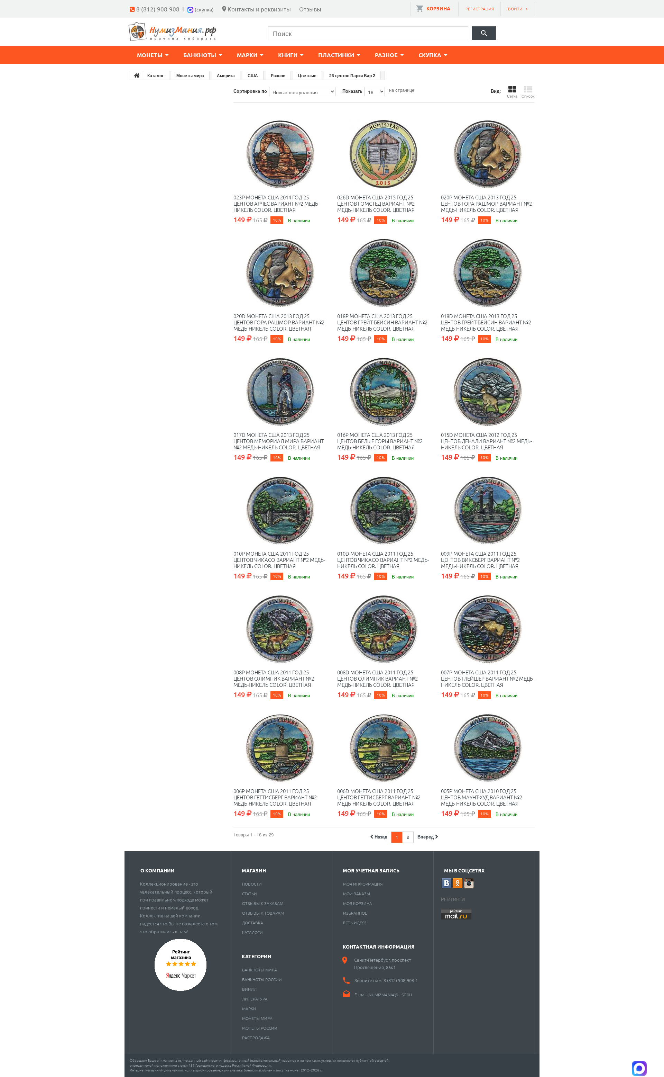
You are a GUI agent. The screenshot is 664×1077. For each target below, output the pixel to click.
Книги (287, 55)
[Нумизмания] (172, 31)
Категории (256, 956)
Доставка (252, 922)
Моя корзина (357, 903)
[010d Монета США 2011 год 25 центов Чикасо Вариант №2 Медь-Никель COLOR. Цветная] (384, 510)
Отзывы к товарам (263, 913)
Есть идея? (354, 922)
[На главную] (136, 75)
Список (528, 96)
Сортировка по (250, 91)
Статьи (249, 893)
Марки (247, 55)
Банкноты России (262, 979)
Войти (515, 8)
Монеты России (259, 1028)
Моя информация (362, 884)
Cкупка (429, 55)
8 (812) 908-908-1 (160, 8)
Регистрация (479, 8)
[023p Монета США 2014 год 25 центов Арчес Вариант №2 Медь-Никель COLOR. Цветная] (280, 154)
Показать (352, 91)
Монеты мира (257, 1018)
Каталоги (252, 932)
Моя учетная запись (371, 870)
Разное (386, 55)
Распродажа (256, 1037)
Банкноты (199, 55)
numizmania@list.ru (390, 994)
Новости (252, 884)
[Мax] (191, 8)
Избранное (355, 913)
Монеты (150, 55)
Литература (255, 999)
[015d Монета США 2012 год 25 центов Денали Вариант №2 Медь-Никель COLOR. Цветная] (487, 392)
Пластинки (336, 55)
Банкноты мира (259, 969)
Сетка (512, 96)
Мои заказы (356, 893)
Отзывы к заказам (262, 903)
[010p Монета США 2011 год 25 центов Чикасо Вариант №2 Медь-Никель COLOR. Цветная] (280, 510)
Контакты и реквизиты (259, 8)
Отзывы (310, 8)
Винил (249, 989)
